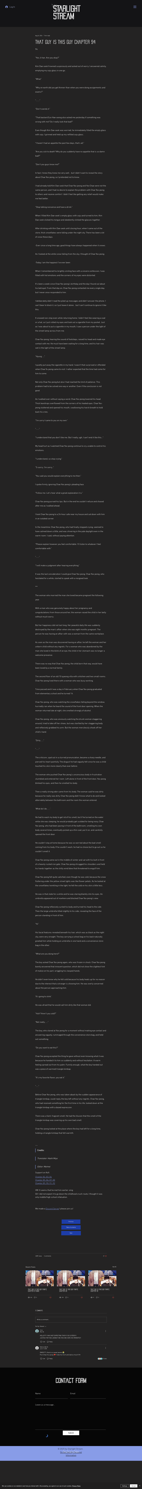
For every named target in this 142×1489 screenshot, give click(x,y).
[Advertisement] (58, 1473)
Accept (134, 1486)
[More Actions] (105, 1331)
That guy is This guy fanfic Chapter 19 (100, 1290)
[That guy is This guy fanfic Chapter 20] (71, 1278)
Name (38, 1394)
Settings (124, 1486)
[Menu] (135, 7)
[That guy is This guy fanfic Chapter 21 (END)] (40, 1278)
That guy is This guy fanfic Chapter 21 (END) (37, 1290)
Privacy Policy (76, 1486)
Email (72, 1394)
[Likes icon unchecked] (41, 1342)
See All (114, 1267)
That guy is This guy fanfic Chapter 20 (68, 1290)
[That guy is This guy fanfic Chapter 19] (102, 1278)
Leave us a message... (45, 1405)
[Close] (140, 1485)
